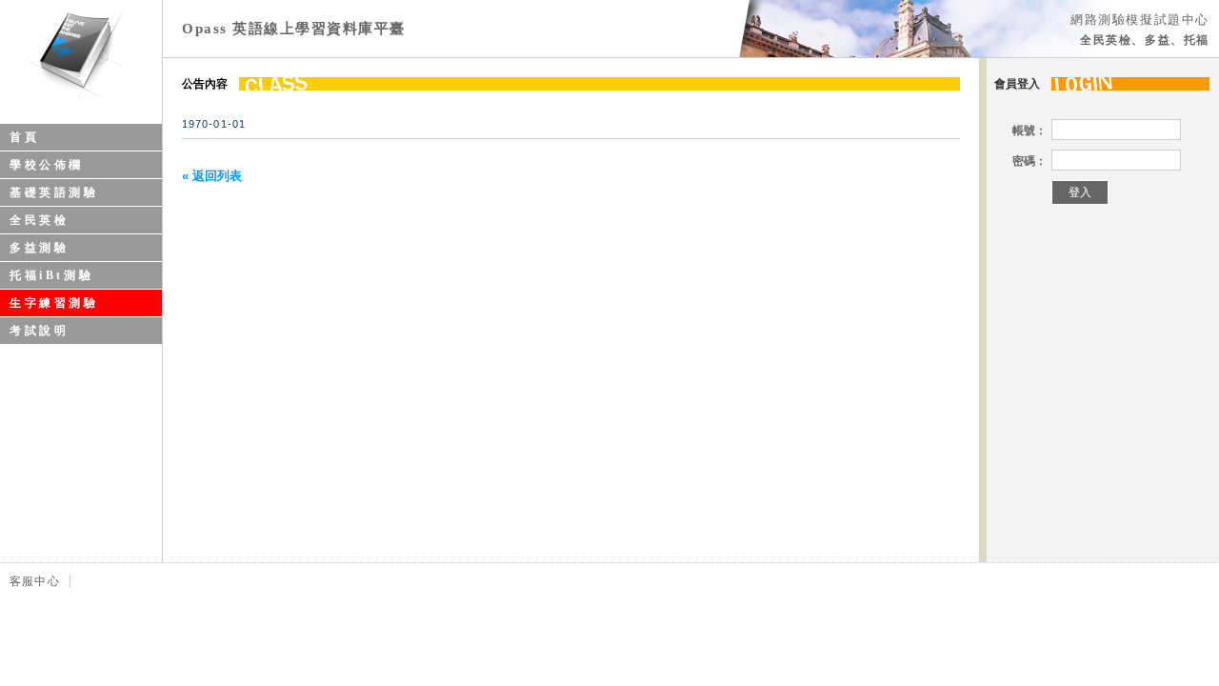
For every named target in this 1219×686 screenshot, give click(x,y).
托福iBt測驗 (51, 275)
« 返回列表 (212, 176)
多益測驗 (39, 247)
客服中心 (35, 581)
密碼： (1029, 161)
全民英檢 (39, 220)
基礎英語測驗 (54, 192)
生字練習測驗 (54, 303)
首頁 (24, 137)
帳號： (1029, 130)
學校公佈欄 (47, 165)
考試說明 (39, 330)
